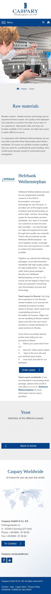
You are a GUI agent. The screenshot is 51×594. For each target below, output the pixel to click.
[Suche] (43, 22)
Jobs (12, 587)
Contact (4, 587)
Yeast (31, 89)
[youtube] (9, 560)
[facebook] (4, 560)
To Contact (10, 543)
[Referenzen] (25, 499)
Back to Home (28, 445)
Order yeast (28, 370)
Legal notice (20, 587)
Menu (10, 22)
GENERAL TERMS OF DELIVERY (16, 589)
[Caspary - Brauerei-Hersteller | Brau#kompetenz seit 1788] (25, 9)
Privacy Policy (34, 587)
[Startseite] (48, 22)
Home (24, 89)
